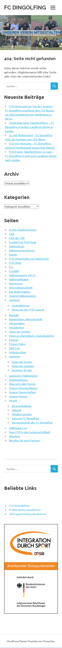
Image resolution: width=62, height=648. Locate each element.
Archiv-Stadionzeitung (22, 229)
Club (11, 233)
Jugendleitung (20, 305)
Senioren (14, 356)
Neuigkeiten (16, 327)
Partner (13, 339)
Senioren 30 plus (22, 370)
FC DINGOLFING (25, 7)
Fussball (14, 271)
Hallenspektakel (18, 279)
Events (13, 254)
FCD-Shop (15, 262)
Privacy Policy (17, 344)
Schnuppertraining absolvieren (27, 513)
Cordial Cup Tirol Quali (22, 242)
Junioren (14, 300)
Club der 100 (17, 238)
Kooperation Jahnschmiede (25, 319)
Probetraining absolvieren (25, 509)
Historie (16, 410)
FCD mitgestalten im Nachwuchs (29, 258)
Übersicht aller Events (22, 384)
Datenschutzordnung (22, 250)
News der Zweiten (23, 366)
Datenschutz (16, 246)
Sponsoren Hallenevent (23, 375)
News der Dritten (19, 331)
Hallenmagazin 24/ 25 (22, 275)
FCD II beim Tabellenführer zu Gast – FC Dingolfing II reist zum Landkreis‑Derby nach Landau (31, 156)
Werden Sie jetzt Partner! (24, 440)
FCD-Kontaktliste (19, 505)
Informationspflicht (21, 287)
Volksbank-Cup (18, 428)
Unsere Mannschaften (22, 392)
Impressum (16, 283)
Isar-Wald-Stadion (19, 291)
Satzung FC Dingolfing (25, 418)
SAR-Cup (14, 348)
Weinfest (14, 436)
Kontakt (14, 315)
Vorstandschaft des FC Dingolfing (32, 422)
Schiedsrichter (17, 352)
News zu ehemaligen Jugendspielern (31, 335)
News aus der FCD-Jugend (28, 309)
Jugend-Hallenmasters (23, 295)
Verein (13, 400)
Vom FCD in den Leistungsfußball (29, 432)
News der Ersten (22, 361)
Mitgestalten (17, 323)
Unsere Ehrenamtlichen (23, 388)
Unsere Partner (18, 396)
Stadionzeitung (18, 379)
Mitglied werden (22, 414)
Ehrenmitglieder (22, 406)
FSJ (11, 266)
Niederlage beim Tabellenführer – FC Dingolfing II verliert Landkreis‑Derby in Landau (29, 127)
